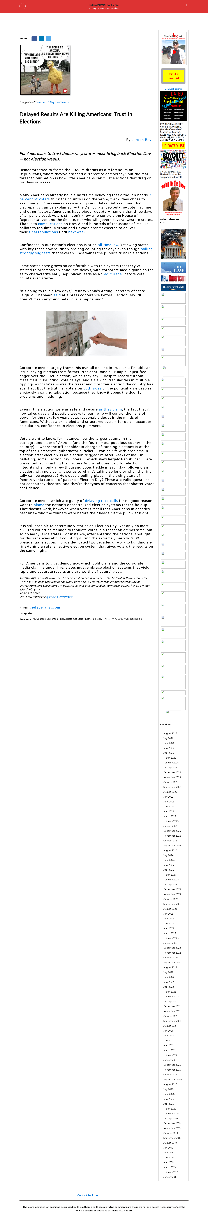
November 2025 (172, 777)
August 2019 (170, 1143)
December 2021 (171, 1006)
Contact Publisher (173, 88)
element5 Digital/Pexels (53, 102)
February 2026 (171, 762)
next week (77, 232)
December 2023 (172, 889)
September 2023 (172, 904)
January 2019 (170, 1177)
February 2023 (171, 938)
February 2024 (171, 879)
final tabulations (43, 232)
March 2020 (169, 1108)
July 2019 (168, 1147)
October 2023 (170, 899)
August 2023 (170, 909)
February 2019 (170, 1172)
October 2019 (170, 1133)
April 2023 (168, 928)
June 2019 (168, 1152)
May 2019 (168, 1157)
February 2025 (170, 821)
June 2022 (168, 977)
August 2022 (170, 967)
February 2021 (170, 1055)
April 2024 (168, 870)
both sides (92, 388)
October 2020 (170, 1074)
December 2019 (172, 1123)
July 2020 (168, 1089)
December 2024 (172, 831)
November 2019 (172, 1128)
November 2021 (171, 1011)
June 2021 (168, 1035)
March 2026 (169, 757)
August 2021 (170, 1026)
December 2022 (172, 948)
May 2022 (168, 982)
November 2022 (172, 952)
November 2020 (172, 1069)
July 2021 (168, 1030)
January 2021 (170, 1060)
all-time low (108, 245)
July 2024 (168, 855)
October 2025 (170, 782)
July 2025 (168, 796)
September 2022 (172, 962)
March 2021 (169, 1050)
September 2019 (172, 1138)
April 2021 (168, 1045)
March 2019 (169, 1167)
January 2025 (170, 826)
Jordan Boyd (143, 140)
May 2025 (168, 806)
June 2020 (169, 1094)
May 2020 (168, 1099)
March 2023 (169, 933)
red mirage (112, 274)
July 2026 (168, 738)
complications (50, 224)
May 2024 (168, 865)
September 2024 (172, 845)
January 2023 (170, 943)
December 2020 (172, 1065)
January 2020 (170, 1118)
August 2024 (170, 850)
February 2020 (171, 1113)
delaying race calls (101, 501)
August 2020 (170, 1084)
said (57, 295)
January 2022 (170, 1001)
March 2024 (169, 874)
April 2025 (168, 811)
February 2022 (171, 996)
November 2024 (172, 835)
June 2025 (168, 801)
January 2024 (170, 884)
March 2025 (169, 816)
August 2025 (170, 792)
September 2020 (172, 1079)
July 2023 (168, 913)
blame (39, 505)
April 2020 (168, 1104)
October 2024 (170, 840)
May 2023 (168, 923)
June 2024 (169, 860)
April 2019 (168, 1162)
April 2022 (168, 987)
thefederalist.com (44, 607)
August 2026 (170, 733)
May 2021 (168, 1040)
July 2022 (168, 972)
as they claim (110, 409)
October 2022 (170, 957)
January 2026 (170, 767)
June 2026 (168, 743)
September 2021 (172, 1021)
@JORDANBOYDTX (59, 597)
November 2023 (172, 894)
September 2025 (172, 787)
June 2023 (168, 918)
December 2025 (172, 772)
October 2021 (170, 1016)
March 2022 (169, 991)
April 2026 (168, 753)
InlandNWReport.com (104, 5)
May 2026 (168, 748)
